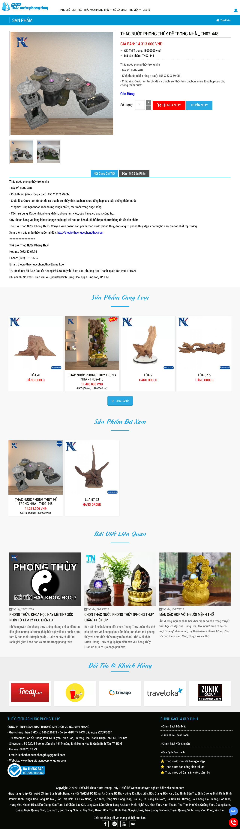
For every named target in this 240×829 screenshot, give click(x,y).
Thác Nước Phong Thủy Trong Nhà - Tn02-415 (92, 377)
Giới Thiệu (77, 9)
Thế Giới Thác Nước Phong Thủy (98, 788)
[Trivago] (120, 692)
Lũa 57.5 (204, 375)
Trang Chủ (64, 9)
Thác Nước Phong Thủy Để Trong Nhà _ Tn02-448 (35, 501)
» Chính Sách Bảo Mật (173, 726)
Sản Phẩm (226, 20)
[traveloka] (165, 692)
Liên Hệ (146, 9)
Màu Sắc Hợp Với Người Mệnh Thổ (186, 614)
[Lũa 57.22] (92, 467)
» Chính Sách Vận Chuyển (175, 743)
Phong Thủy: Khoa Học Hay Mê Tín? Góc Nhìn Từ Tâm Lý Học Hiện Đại (41, 617)
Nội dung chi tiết (104, 173)
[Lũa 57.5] (204, 343)
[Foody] (30, 692)
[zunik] (210, 692)
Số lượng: (126, 104)
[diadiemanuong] (75, 692)
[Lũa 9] (148, 343)
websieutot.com (174, 788)
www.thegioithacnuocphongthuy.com (43, 760)
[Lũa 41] (35, 343)
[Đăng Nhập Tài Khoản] (236, 10)
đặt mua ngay (171, 105)
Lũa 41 (35, 375)
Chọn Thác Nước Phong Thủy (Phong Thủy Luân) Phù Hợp (119, 617)
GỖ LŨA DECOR (120, 9)
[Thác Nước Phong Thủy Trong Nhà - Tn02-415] (92, 343)
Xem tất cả (122, 401)
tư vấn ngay (199, 105)
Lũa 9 (148, 375)
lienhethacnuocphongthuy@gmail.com (41, 755)
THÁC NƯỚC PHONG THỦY (96, 9)
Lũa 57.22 (92, 499)
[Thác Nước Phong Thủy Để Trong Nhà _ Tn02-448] (35, 467)
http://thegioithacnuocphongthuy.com (80, 232)
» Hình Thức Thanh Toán (174, 735)
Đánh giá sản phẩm (134, 173)
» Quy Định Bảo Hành (172, 752)
